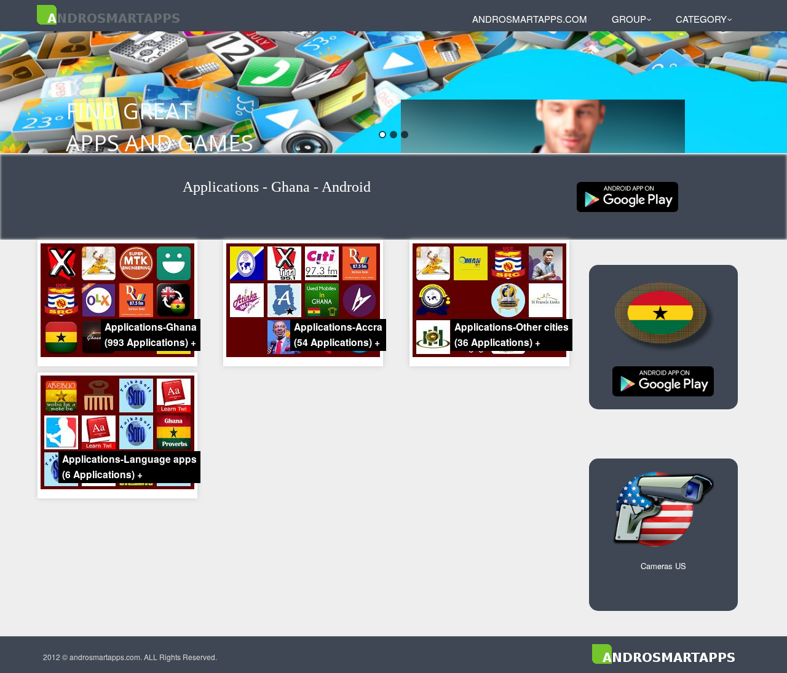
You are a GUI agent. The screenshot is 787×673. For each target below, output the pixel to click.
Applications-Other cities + (511, 334)
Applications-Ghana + (151, 334)
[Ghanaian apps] (627, 196)
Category (701, 18)
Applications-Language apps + (129, 466)
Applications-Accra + (338, 334)
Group (629, 18)
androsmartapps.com (529, 18)
